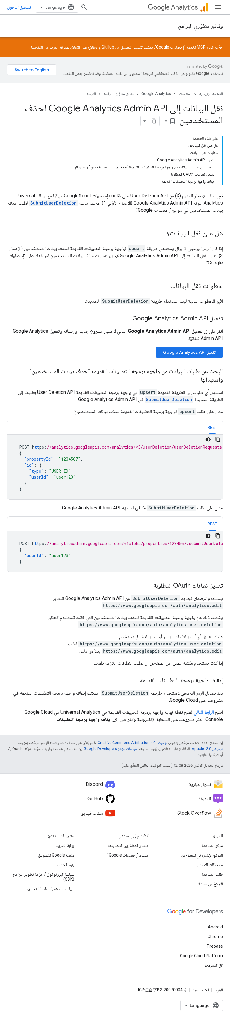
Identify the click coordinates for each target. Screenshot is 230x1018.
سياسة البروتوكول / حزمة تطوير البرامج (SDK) (43, 876)
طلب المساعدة (212, 874)
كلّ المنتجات (214, 965)
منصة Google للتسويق (56, 855)
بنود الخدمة (65, 864)
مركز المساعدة (212, 845)
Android (215, 927)
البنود (219, 989)
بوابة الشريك (64, 845)
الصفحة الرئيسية (211, 93)
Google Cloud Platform (201, 955)
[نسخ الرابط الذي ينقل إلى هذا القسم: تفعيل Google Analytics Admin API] (126, 319)
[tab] (212, 427)
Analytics (184, 7)
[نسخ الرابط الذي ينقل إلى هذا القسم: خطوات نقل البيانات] (164, 286)
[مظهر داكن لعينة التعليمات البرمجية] (208, 439)
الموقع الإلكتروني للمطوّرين (202, 855)
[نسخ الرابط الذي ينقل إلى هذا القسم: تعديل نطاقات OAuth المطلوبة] (148, 586)
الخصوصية (201, 989)
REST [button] (212, 427)
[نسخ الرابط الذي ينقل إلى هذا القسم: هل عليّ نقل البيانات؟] (161, 233)
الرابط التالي (203, 712)
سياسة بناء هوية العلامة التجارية (50, 888)
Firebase (215, 946)
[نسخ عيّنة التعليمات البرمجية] (218, 439)
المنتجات (185, 93)
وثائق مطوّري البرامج (200, 26)
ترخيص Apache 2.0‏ (207, 748)
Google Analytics (156, 93)
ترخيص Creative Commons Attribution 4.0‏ (132, 742)
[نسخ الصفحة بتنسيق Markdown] (154, 121)
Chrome (215, 936)
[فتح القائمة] (218, 7)
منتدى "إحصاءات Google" (128, 855)
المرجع (91, 93)
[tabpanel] (115, 467)
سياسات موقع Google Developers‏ (111, 748)
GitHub (108, 47)
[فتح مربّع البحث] (84, 7)
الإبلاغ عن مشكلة (210, 883)
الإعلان (75, 47)
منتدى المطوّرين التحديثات (128, 845)
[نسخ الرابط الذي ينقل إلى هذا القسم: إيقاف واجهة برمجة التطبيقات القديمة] (134, 680)
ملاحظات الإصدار (210, 864)
